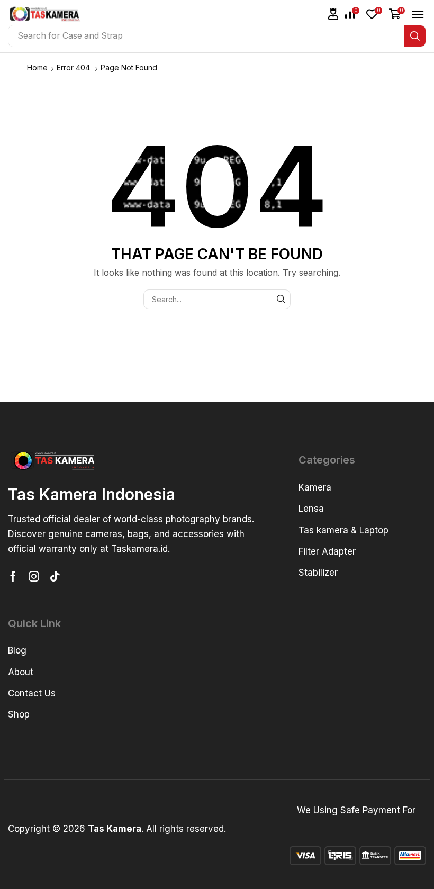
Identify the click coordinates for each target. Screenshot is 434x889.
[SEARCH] (281, 299)
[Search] (415, 36)
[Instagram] (34, 576)
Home (37, 67)
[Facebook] (13, 576)
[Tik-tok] (55, 576)
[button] (333, 14)
